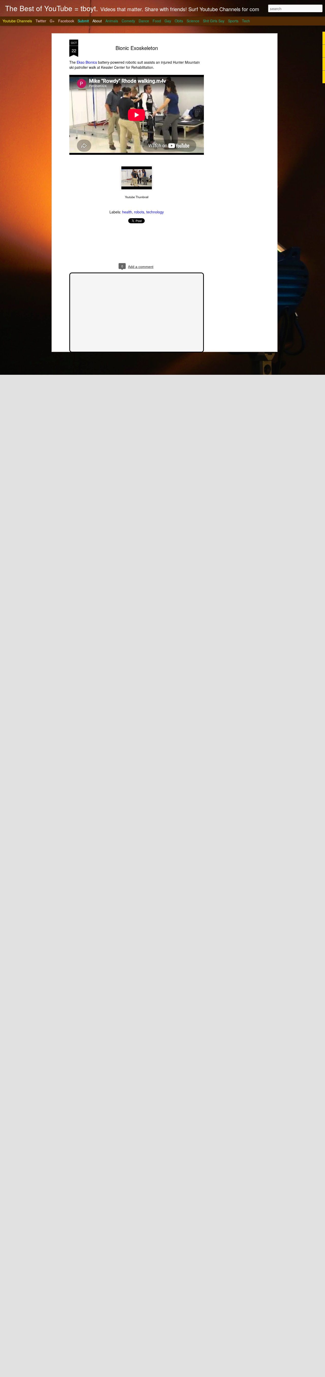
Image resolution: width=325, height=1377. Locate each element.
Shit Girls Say (213, 20)
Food (157, 20)
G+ (52, 20)
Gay (168, 20)
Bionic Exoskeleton (137, 48)
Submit (83, 20)
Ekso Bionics (87, 62)
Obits (179, 20)
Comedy (128, 20)
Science (193, 20)
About (97, 20)
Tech (246, 20)
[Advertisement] (231, 119)
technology (155, 211)
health (127, 211)
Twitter (41, 20)
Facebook (66, 20)
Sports (233, 20)
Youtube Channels (17, 20)
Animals (111, 20)
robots (139, 211)
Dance (144, 20)
